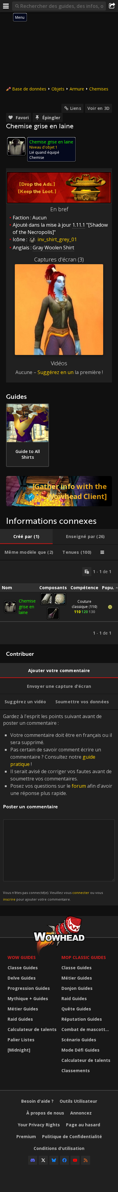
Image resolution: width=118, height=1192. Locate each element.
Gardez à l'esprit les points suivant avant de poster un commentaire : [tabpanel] (57, 807)
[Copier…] (86, 571)
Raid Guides (20, 1019)
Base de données (29, 89)
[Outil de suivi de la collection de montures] (59, 491)
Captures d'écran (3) (59, 259)
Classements (75, 1070)
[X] (43, 1160)
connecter (80, 892)
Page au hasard (83, 1125)
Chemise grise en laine (27, 606)
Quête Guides (76, 1009)
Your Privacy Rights (39, 1125)
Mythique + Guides (28, 998)
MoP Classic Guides (83, 957)
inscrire (9, 899)
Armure (77, 89)
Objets (57, 89)
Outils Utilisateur (78, 1101)
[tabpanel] (59, 602)
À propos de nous (45, 1113)
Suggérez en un (56, 372)
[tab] (26, 536)
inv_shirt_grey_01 (56, 239)
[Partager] (112, 6)
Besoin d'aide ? (37, 1101)
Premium (26, 1136)
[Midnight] (19, 1050)
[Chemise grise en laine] (10, 606)
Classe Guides (23, 967)
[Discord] (32, 1160)
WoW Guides (22, 957)
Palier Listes (21, 1040)
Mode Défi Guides (80, 1050)
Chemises (98, 89)
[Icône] (16, 146)
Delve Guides (22, 978)
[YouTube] (75, 1160)
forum (79, 786)
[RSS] (85, 1160)
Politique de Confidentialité (72, 1136)
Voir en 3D (98, 108)
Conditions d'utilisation (59, 1148)
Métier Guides (23, 1009)
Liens (75, 108)
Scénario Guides (78, 1040)
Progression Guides (29, 988)
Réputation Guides (81, 1019)
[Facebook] (64, 1160)
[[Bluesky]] (53, 1160)
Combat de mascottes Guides (86, 1029)
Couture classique (81, 604)
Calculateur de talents (32, 1029)
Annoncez (81, 1113)
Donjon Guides (77, 988)
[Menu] (6, 6)
